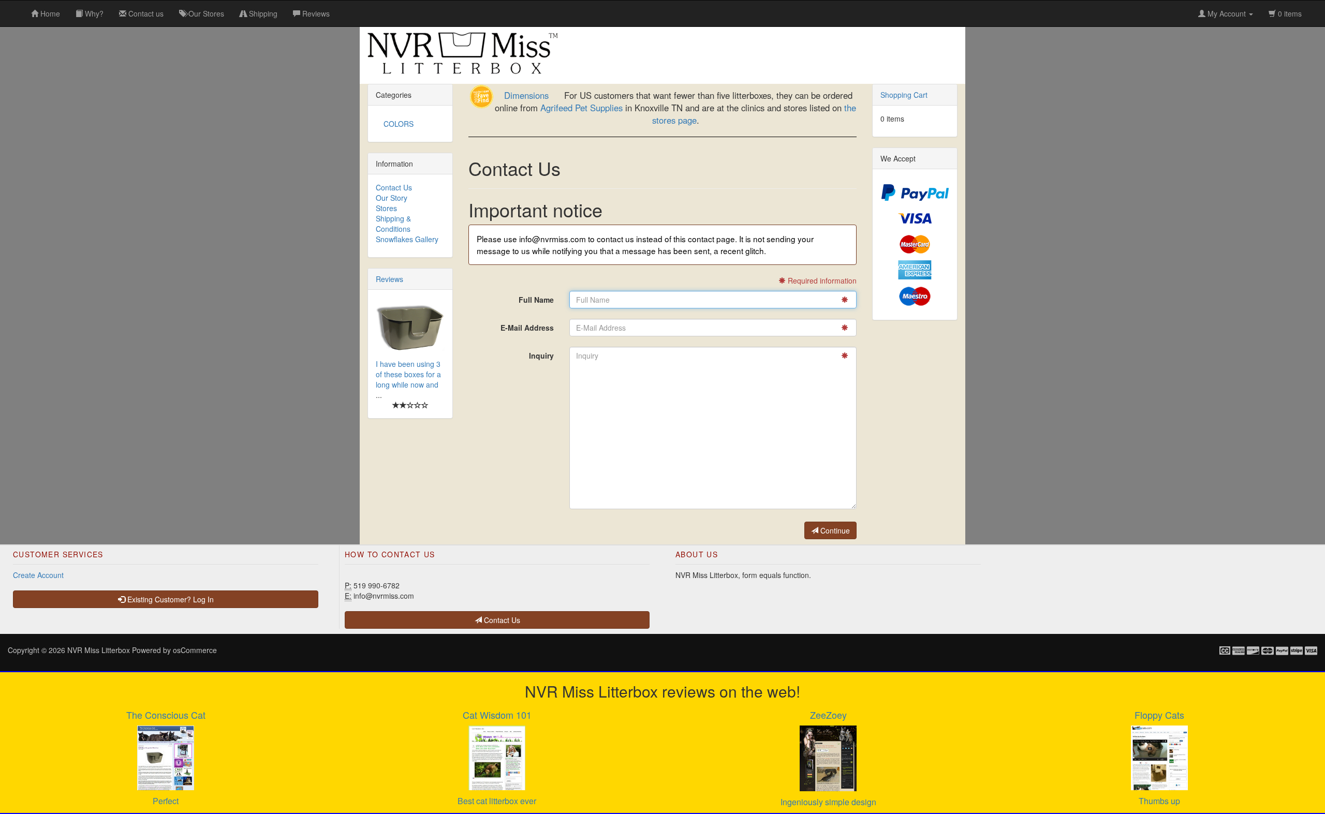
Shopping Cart (904, 95)
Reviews (389, 279)
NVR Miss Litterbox (98, 650)
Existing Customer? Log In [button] (169, 599)
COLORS (399, 124)
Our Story (391, 198)
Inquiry (541, 355)
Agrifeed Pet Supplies (581, 107)
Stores (386, 208)
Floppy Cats (1159, 714)
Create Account (38, 575)
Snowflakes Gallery (407, 239)
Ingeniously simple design (828, 802)
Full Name (536, 299)
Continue (834, 530)
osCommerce (195, 650)
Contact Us (394, 187)
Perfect (166, 801)
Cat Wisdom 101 (497, 714)
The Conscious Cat (165, 714)
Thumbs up (1159, 801)
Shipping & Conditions (393, 223)
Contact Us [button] (501, 620)
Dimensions (526, 95)
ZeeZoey (828, 714)
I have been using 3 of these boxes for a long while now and (408, 374)
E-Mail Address (527, 327)
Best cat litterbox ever (497, 801)
